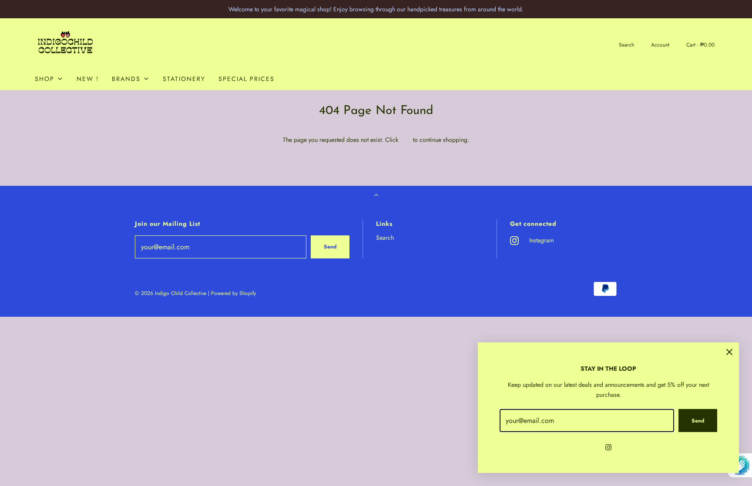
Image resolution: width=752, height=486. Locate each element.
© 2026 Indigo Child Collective (170, 293)
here (405, 139)
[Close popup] (729, 352)
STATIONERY (184, 78)
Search (385, 237)
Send (330, 247)
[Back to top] (376, 196)
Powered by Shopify (233, 293)
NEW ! (88, 78)
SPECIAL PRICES (246, 78)
